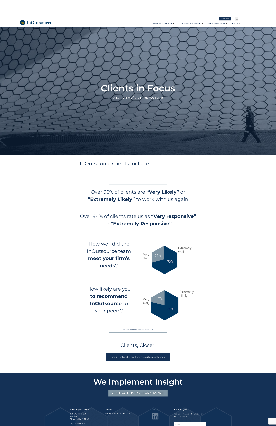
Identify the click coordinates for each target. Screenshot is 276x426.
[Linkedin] (155, 416)
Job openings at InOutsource (117, 413)
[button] (236, 19)
